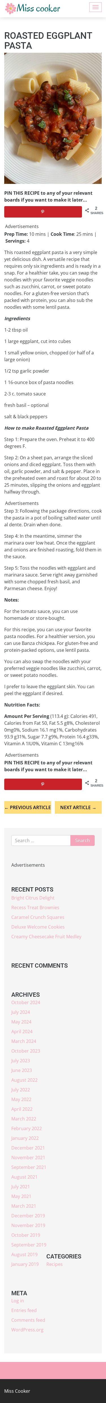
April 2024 (22, 1031)
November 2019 (28, 1225)
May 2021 (21, 1196)
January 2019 (25, 1264)
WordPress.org (27, 1330)
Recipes (54, 1264)
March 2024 (23, 1041)
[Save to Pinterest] (43, 212)
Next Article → (78, 807)
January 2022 (25, 1138)
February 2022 (26, 1128)
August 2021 (24, 1177)
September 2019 (28, 1245)
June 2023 (21, 1070)
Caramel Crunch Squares (37, 917)
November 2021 (28, 1157)
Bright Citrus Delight (33, 898)
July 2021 (20, 1186)
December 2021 (28, 1148)
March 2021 (23, 1206)
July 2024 (20, 1012)
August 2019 (24, 1254)
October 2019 (25, 1235)
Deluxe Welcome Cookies (38, 927)
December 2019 (28, 1216)
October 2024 (25, 1002)
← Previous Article (27, 807)
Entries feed (24, 1310)
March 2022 (23, 1119)
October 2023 (25, 1051)
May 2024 (21, 1022)
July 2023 (20, 1060)
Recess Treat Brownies (35, 907)
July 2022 (20, 1090)
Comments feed (28, 1320)
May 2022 (21, 1099)
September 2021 (28, 1167)
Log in (17, 1301)
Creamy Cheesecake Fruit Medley (46, 936)
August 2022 (24, 1080)
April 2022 (22, 1109)
